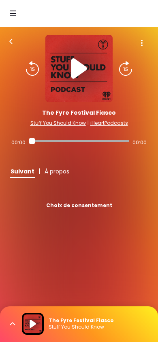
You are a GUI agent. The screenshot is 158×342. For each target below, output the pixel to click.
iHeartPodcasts (109, 123)
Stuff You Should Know (58, 123)
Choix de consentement (79, 205)
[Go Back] (11, 40)
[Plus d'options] (142, 43)
